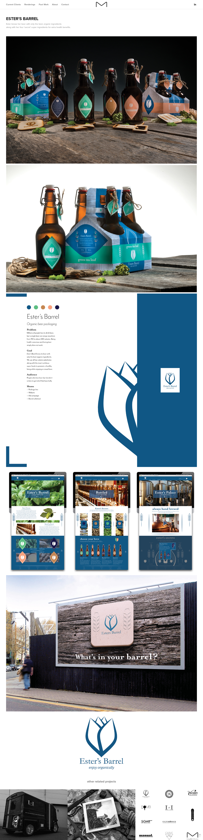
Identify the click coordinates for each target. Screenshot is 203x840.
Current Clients (13, 4)
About (55, 4)
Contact (65, 4)
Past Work (43, 4)
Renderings (29, 4)
